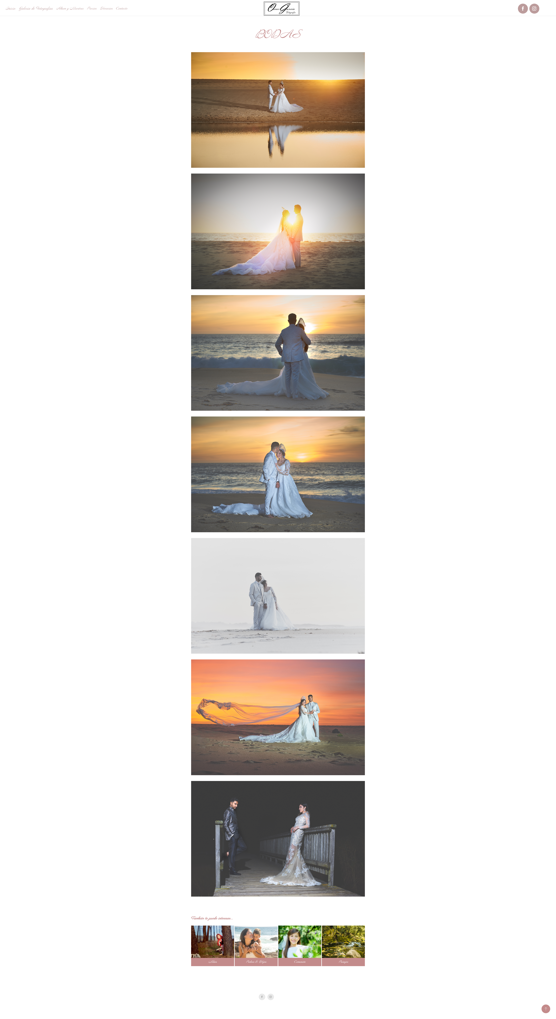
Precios (92, 8)
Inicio (10, 8)
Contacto (121, 8)
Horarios (106, 8)
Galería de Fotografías (36, 8)
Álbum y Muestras (70, 8)
